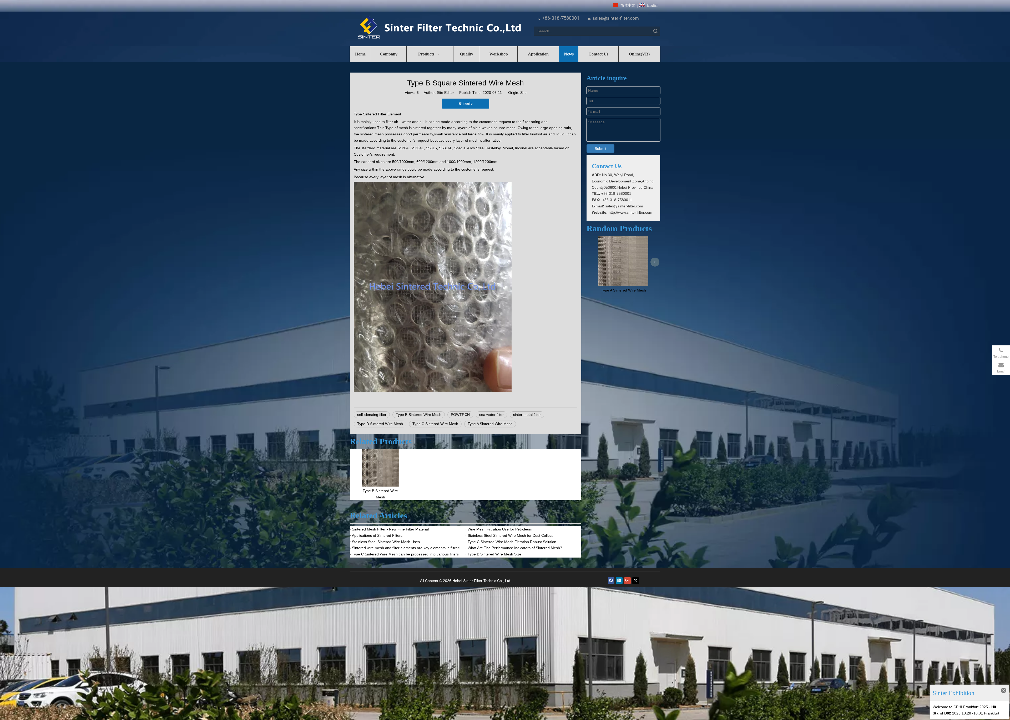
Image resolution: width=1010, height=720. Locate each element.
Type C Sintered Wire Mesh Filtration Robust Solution (512, 542)
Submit (600, 148)
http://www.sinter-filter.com (630, 212)
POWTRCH (460, 414)
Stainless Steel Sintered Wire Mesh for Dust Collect (510, 535)
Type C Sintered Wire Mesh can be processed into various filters (405, 554)
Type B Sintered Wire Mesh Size (494, 554)
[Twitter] (635, 580)
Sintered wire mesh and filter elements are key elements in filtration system (407, 548)
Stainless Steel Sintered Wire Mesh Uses (386, 542)
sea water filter (491, 414)
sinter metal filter (527, 414)
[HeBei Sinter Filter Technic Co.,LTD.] (439, 27)
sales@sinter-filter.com (616, 18)
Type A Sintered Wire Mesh (490, 424)
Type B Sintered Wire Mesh (418, 414)
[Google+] (627, 580)
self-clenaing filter (371, 414)
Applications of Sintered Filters (377, 535)
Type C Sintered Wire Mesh (435, 424)
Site (523, 92)
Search (655, 31)
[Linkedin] (619, 580)
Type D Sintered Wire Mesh (380, 424)
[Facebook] (611, 580)
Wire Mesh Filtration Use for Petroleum (500, 529)
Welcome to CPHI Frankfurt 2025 (960, 707)
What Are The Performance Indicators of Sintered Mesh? (515, 548)
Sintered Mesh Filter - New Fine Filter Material (390, 529)
